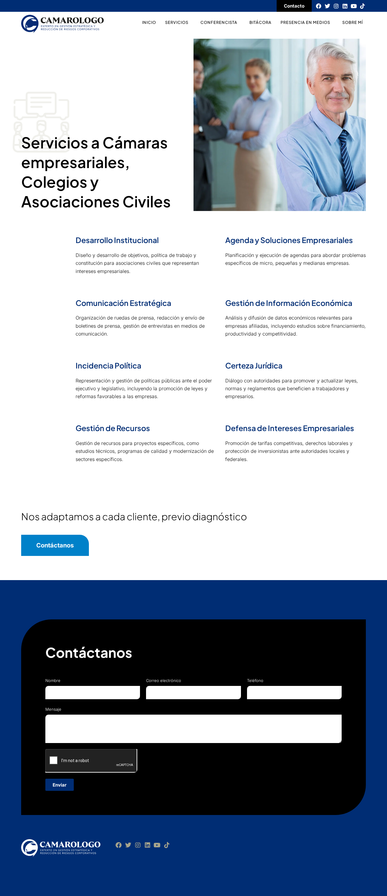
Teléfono (255, 680)
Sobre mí (352, 22)
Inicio (149, 22)
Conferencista (218, 22)
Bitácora (260, 22)
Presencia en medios (305, 22)
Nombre (52, 680)
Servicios (176, 22)
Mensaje (53, 709)
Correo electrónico (163, 680)
